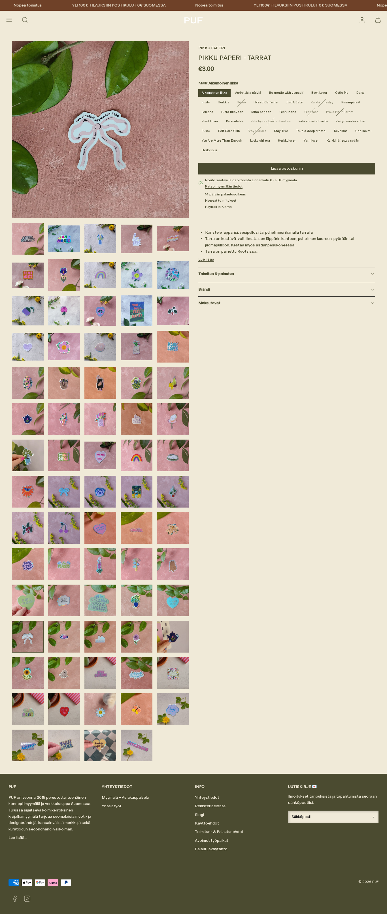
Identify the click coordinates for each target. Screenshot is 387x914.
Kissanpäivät (350, 102)
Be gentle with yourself (286, 93)
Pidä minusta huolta (313, 121)
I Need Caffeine (266, 102)
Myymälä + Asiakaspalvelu (125, 797)
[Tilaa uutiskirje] (374, 817)
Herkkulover (287, 140)
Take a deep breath (311, 131)
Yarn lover (311, 140)
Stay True (281, 131)
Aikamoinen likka (214, 93)
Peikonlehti (234, 121)
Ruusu (206, 131)
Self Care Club (229, 131)
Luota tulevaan (232, 112)
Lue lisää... (17, 837)
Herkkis (223, 102)
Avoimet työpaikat (211, 840)
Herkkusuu (209, 150)
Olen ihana (287, 112)
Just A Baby (294, 102)
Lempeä (207, 112)
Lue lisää (206, 259)
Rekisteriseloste (210, 806)
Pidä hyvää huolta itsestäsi (272, 122)
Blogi (199, 814)
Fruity (206, 102)
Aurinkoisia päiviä (248, 93)
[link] (362, 20)
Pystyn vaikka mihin (350, 121)
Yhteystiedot (207, 797)
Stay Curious (258, 132)
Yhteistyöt (112, 806)
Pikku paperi (211, 48)
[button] (9, 20)
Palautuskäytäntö (211, 849)
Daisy (360, 93)
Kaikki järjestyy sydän (343, 140)
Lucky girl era (260, 140)
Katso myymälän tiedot (224, 186)
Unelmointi (363, 131)
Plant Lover (210, 121)
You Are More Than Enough (222, 140)
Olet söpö (313, 113)
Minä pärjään (261, 112)
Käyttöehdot (207, 823)
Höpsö (243, 103)
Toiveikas (340, 131)
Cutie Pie (341, 93)
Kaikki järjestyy (324, 103)
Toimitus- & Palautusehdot (219, 831)
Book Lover (319, 93)
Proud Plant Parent (341, 113)
